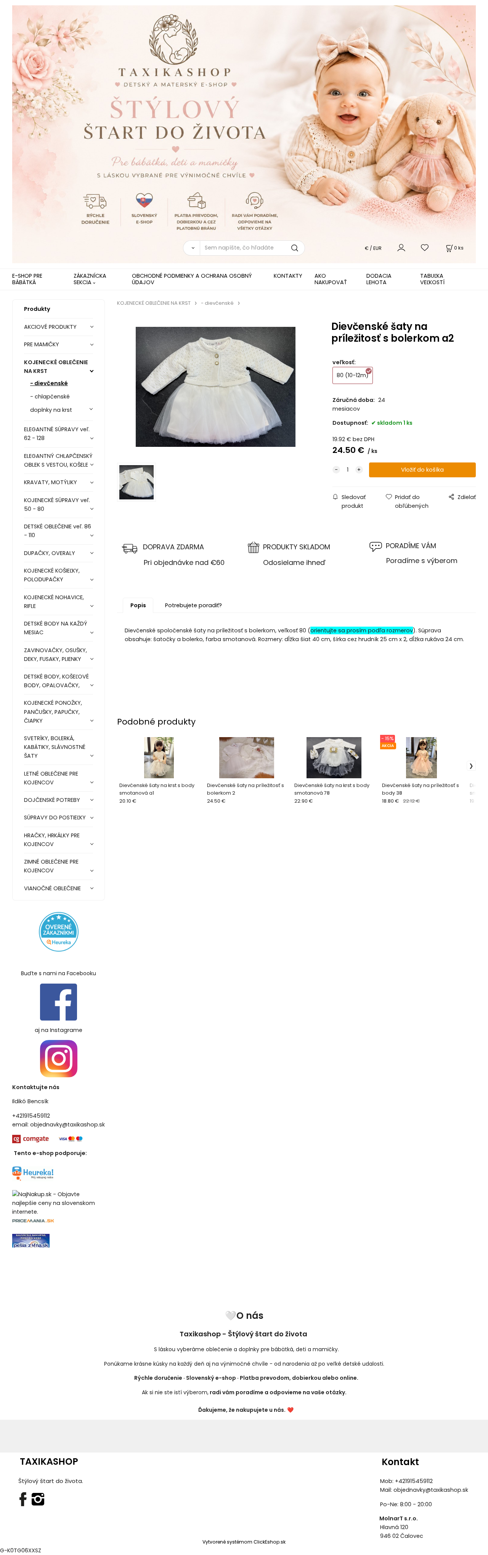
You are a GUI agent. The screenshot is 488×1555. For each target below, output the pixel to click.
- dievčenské (49, 383)
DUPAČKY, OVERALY (49, 553)
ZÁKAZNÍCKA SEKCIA (90, 279)
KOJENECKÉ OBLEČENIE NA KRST (56, 366)
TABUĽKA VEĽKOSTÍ (432, 279)
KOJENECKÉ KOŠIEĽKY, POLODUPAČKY (52, 575)
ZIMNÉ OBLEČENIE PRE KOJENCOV (51, 866)
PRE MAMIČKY (41, 344)
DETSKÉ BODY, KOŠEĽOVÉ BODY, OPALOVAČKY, (56, 681)
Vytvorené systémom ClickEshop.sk (244, 1542)
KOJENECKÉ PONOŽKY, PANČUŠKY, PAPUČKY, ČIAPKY (53, 711)
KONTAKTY (288, 276)
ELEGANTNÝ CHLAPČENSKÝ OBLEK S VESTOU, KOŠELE (58, 460)
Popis (138, 605)
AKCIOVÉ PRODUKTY (50, 327)
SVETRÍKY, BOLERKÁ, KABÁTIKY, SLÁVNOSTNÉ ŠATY (54, 747)
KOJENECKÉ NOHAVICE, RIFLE (54, 602)
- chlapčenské (50, 396)
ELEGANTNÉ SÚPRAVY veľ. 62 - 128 (57, 434)
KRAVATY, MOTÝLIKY (50, 482)
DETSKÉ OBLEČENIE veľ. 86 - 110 (57, 531)
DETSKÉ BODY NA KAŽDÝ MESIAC (55, 628)
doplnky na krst (51, 410)
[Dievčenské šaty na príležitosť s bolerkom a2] (216, 386)
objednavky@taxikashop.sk (67, 1124)
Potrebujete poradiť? (193, 605)
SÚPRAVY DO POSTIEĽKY (55, 817)
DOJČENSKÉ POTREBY (52, 800)
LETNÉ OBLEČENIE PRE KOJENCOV (51, 778)
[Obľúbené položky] (425, 248)
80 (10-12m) (353, 375)
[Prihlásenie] (401, 248)
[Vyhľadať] (191, 248)
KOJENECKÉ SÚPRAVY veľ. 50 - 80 (57, 504)
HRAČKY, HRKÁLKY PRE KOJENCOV (52, 840)
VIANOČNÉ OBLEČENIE (52, 888)
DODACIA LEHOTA (379, 279)
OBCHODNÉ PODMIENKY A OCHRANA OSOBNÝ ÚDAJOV (192, 279)
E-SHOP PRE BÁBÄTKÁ (27, 279)
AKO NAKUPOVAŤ (331, 279)
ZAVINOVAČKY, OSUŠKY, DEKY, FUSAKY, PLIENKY (55, 654)
